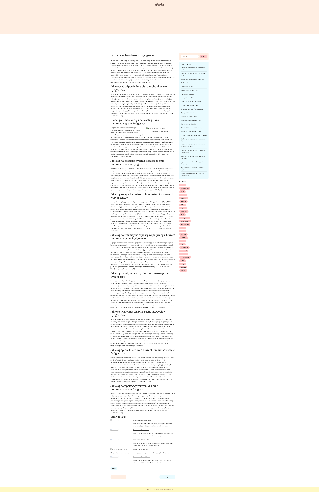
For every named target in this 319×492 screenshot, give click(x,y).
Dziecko (183, 195)
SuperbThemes (169, 489)
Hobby (183, 205)
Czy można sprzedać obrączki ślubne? (192, 109)
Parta (159, 4)
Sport (182, 244)
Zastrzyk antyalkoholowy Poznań (191, 120)
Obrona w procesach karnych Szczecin (193, 79)
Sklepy (183, 241)
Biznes (114, 468)
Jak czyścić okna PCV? (187, 98)
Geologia (183, 201)
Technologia (184, 247)
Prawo (182, 231)
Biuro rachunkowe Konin (141, 430)
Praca (182, 228)
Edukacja (183, 198)
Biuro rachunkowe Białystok (142, 420)
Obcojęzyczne (185, 224)
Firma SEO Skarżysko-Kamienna (191, 101)
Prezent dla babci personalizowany (191, 128)
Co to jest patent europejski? (189, 105)
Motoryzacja (184, 218)
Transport (184, 251)
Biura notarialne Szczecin (189, 116)
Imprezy (183, 208)
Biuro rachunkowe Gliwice (141, 457)
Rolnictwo (183, 237)
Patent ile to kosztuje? (187, 94)
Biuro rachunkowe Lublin (141, 440)
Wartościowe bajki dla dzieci (189, 90)
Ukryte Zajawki (185, 257)
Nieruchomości (185, 221)
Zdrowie (183, 270)
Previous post (118, 477)
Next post (167, 477)
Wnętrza (183, 267)
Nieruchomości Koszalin (188, 124)
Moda (182, 214)
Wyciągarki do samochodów (189, 113)
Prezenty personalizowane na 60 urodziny (194, 135)
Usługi (182, 264)
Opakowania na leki (187, 83)
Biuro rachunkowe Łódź (140, 449)
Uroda (182, 260)
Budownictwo (185, 188)
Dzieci (182, 191)
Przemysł (183, 234)
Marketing (184, 211)
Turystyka (184, 254)
